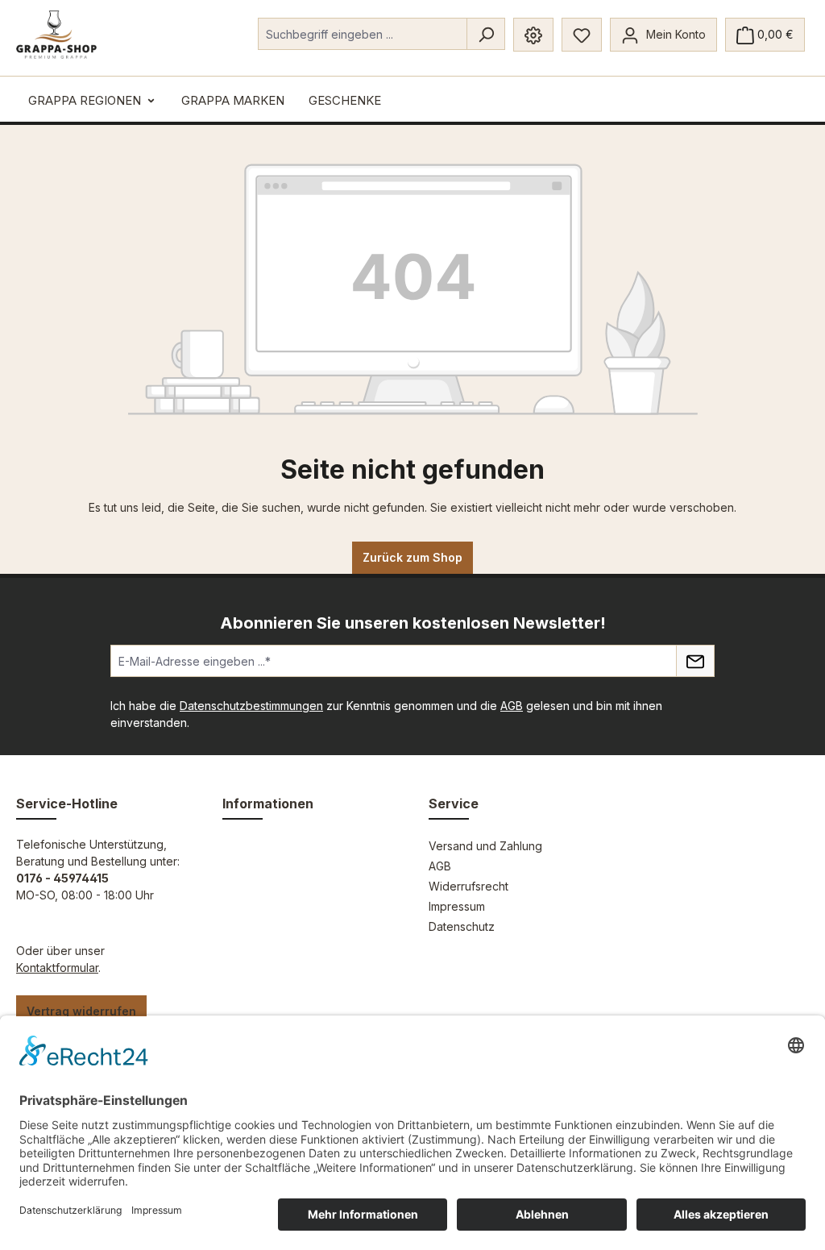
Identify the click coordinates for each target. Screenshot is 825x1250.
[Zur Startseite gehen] (56, 34)
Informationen (267, 803)
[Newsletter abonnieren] (695, 661)
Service (454, 803)
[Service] (533, 35)
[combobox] (362, 34)
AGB (511, 705)
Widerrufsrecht (468, 886)
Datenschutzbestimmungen (251, 705)
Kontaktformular (57, 967)
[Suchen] (485, 34)
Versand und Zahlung (485, 846)
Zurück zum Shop (412, 557)
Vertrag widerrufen (81, 1011)
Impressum (457, 906)
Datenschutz (462, 926)
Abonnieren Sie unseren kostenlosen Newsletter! (413, 623)
